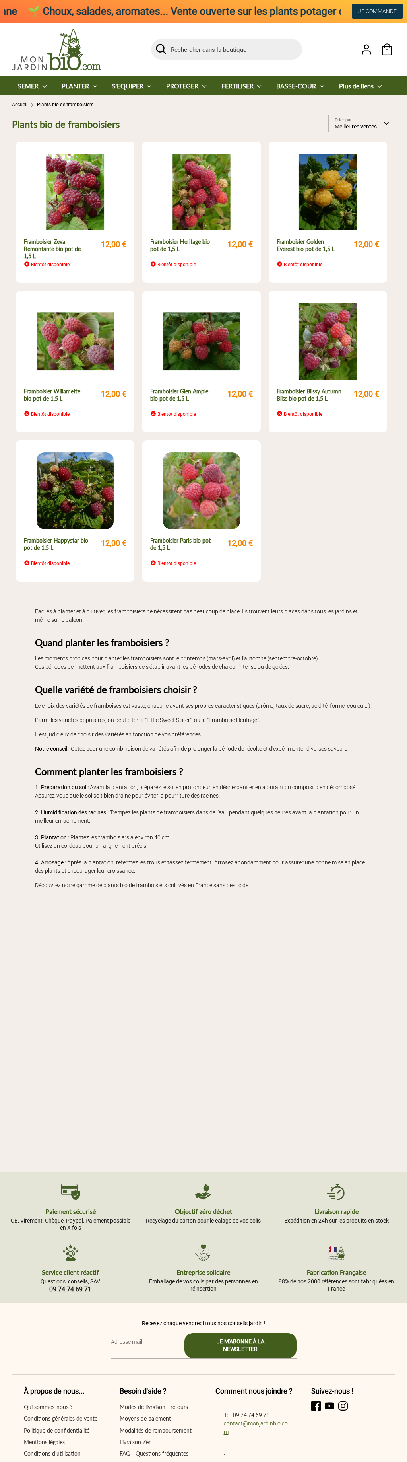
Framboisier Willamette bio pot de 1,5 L (52, 395)
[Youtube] (329, 1406)
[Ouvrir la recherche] (161, 49)
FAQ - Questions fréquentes (154, 1453)
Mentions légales (44, 1442)
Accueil (19, 104)
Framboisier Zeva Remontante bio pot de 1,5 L (52, 248)
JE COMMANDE (377, 11)
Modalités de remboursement (156, 1430)
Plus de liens (357, 86)
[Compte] (366, 49)
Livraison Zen (136, 1442)
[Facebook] (316, 1406)
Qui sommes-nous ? (48, 1407)
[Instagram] (343, 1406)
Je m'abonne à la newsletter (240, 1345)
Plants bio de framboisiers (65, 104)
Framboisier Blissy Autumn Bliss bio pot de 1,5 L (309, 395)
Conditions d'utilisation (52, 1453)
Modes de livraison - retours (154, 1407)
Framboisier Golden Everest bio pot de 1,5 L (306, 245)
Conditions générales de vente (60, 1418)
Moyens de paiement (145, 1418)
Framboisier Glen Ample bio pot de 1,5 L (179, 395)
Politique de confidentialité (56, 1430)
